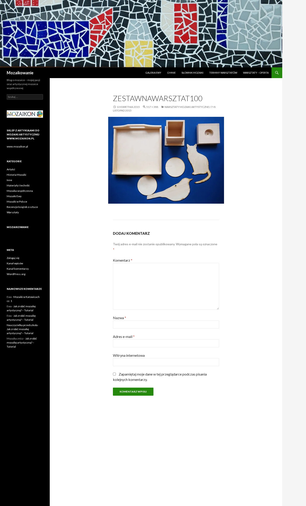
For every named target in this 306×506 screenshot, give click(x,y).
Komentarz (122, 260)
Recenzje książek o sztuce (22, 207)
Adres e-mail (124, 336)
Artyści (11, 169)
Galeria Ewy (153, 72)
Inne (9, 180)
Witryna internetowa (129, 355)
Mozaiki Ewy (14, 196)
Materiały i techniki (18, 185)
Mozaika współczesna (20, 190)
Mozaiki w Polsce (17, 201)
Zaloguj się (13, 258)
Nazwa (119, 318)
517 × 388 (152, 107)
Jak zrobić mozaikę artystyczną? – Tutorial (22, 342)
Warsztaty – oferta (256, 72)
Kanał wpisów (15, 263)
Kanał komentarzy (18, 268)
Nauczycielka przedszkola (22, 325)
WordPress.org (16, 274)
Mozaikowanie (20, 72)
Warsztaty (13, 212)
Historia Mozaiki (16, 174)
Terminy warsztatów (223, 72)
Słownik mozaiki (192, 72)
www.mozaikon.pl (17, 146)
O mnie (171, 72)
